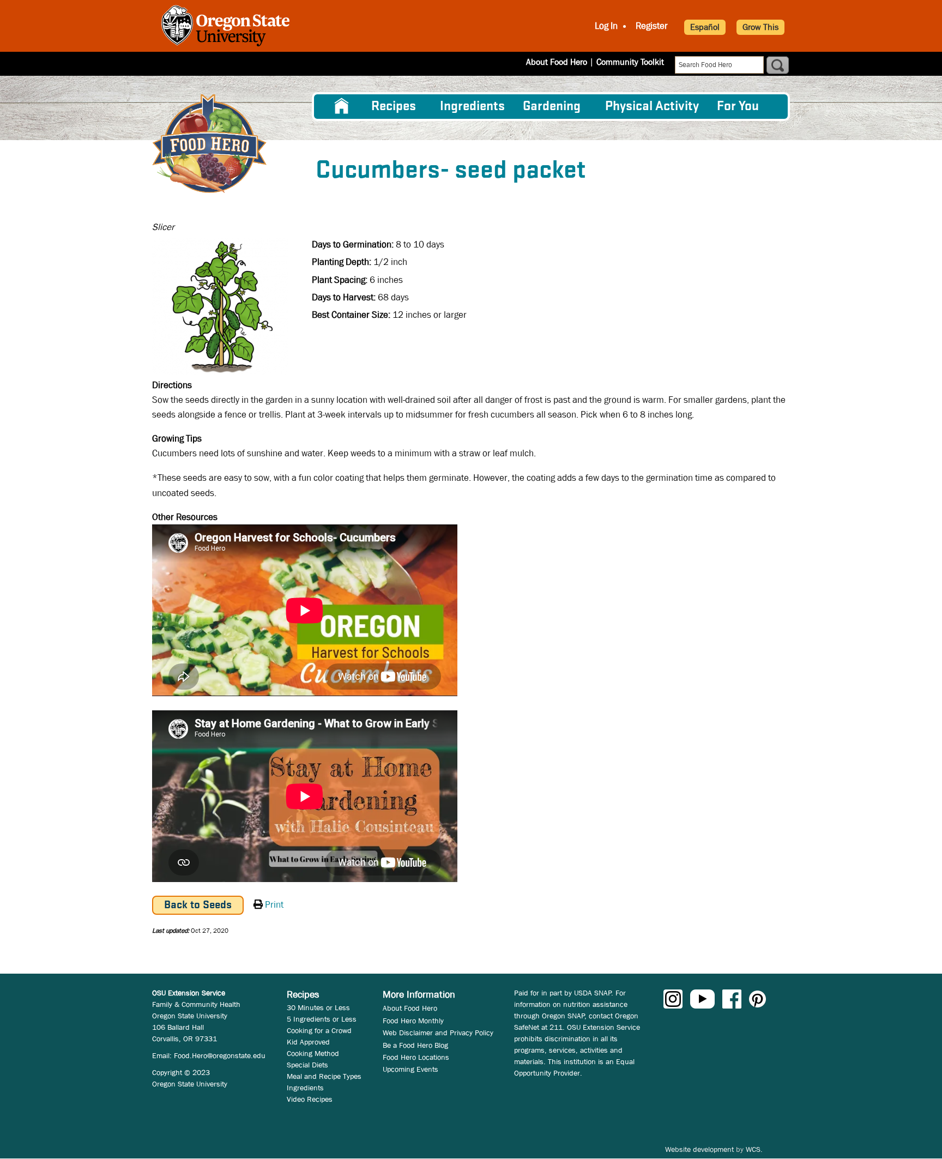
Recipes (393, 106)
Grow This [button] (760, 27)
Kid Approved (308, 1042)
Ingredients (472, 106)
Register (652, 26)
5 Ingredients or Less (322, 1019)
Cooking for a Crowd (319, 1030)
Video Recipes (310, 1099)
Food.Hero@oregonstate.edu (219, 1055)
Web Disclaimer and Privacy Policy (438, 1032)
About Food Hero (556, 62)
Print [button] (274, 904)
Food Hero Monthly (413, 1020)
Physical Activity (652, 106)
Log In (606, 26)
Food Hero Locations (416, 1057)
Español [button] (705, 27)
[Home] (209, 143)
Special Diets (307, 1065)
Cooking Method (313, 1053)
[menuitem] (342, 106)
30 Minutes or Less (318, 1007)
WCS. (754, 1149)
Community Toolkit (630, 62)
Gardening (552, 106)
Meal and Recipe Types (324, 1076)
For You (738, 106)
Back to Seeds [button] (198, 905)
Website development (699, 1149)
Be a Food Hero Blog (415, 1045)
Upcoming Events (410, 1069)
